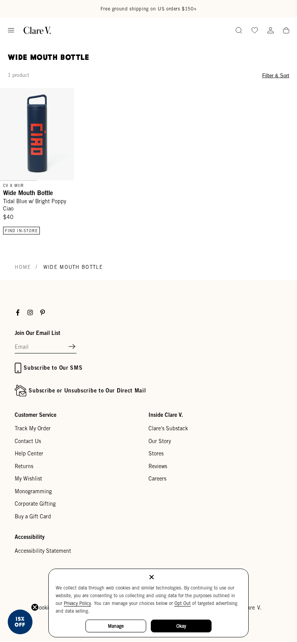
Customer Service (35, 414)
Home (23, 267)
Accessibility (29, 536)
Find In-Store (21, 230)
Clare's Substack (168, 428)
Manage (116, 626)
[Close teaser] (35, 607)
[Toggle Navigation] (11, 30)
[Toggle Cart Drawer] (286, 31)
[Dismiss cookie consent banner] (151, 578)
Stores (156, 453)
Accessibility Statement (43, 551)
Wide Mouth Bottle (28, 193)
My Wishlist (28, 479)
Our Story (159, 441)
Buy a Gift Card (33, 516)
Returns (24, 466)
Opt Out (182, 603)
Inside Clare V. (165, 414)
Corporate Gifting (35, 504)
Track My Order (33, 428)
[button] (72, 346)
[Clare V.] (37, 30)
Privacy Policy (77, 603)
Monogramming (33, 491)
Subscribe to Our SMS (53, 367)
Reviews (157, 466)
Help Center (29, 453)
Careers (157, 479)
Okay (181, 626)
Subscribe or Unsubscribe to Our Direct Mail (87, 390)
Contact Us (28, 441)
